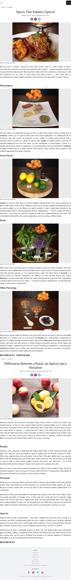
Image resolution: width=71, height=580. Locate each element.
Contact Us (35, 557)
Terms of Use (35, 561)
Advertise (35, 554)
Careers (35, 559)
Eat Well (9, 7)
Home (3, 7)
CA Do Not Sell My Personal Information (35, 565)
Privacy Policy (35, 563)
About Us (35, 552)
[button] (31, 19)
